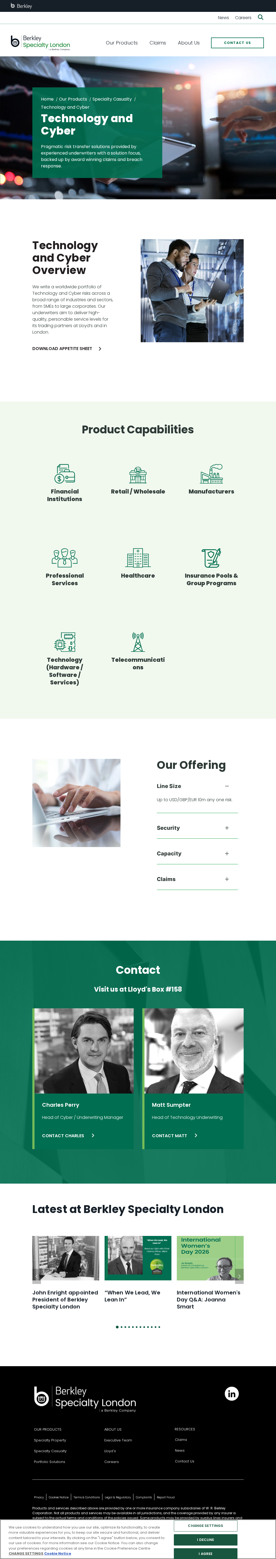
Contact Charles (63, 1136)
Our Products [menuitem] (122, 42)
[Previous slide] (36, 1276)
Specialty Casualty (112, 99)
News (223, 18)
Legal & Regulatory (118, 1497)
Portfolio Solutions (49, 1461)
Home (47, 99)
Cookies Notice (58, 1497)
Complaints (144, 1497)
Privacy (39, 1497)
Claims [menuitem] (158, 42)
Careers (243, 18)
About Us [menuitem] (189, 42)
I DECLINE (205, 1539)
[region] (138, 1539)
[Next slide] (239, 1276)
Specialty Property (50, 1440)
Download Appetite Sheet (62, 348)
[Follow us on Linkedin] (231, 1393)
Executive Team (118, 1440)
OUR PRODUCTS (47, 1429)
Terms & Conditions (87, 1497)
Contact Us (184, 1461)
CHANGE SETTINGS (205, 1526)
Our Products (73, 99)
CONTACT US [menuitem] (237, 42)
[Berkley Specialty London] (40, 43)
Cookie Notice (57, 1553)
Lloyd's (110, 1451)
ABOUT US (113, 1429)
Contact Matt (170, 1136)
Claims (181, 1439)
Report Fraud (166, 1497)
